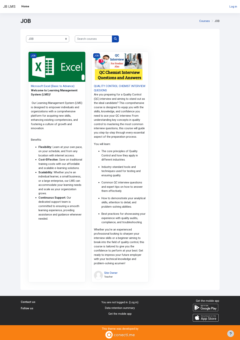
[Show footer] (230, 333)
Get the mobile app (120, 313)
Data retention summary (120, 308)
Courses (204, 21)
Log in (233, 6)
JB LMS (9, 7)
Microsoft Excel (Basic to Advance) (52, 86)
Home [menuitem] (25, 6)
